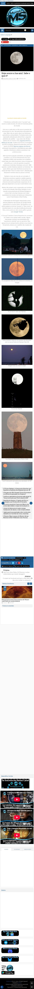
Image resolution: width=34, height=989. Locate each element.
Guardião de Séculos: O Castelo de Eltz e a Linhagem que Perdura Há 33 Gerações (15, 501)
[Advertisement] (17, 98)
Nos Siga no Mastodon (6, 1)
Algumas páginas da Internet (22, 146)
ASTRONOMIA (19, 558)
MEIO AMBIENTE (16, 559)
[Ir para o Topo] (32, 983)
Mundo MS (9, 981)
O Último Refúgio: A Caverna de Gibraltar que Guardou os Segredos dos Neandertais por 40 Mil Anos (17, 490)
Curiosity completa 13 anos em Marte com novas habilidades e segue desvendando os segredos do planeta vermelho (16, 506)
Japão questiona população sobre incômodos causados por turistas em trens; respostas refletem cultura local (17, 513)
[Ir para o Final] (32, 987)
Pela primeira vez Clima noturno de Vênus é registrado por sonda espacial (15, 600)
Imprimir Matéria (8, 566)
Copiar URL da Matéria (22, 566)
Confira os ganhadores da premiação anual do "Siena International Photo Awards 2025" (17, 497)
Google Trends (18, 212)
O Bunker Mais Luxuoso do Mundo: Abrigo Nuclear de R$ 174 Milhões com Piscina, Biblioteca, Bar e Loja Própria (16, 517)
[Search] (32, 30)
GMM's (19, 982)
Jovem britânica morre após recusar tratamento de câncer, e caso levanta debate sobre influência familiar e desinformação (16, 509)
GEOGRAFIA (5, 559)
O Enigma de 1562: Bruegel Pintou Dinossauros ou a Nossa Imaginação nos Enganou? (17, 493)
